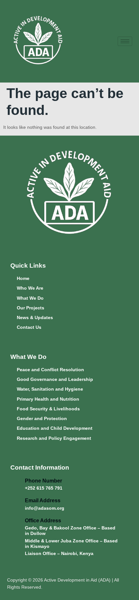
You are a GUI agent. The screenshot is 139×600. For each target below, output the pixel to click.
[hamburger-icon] (125, 41)
